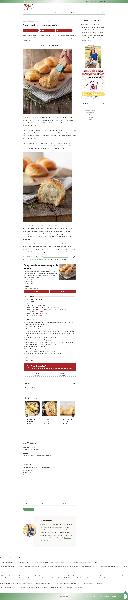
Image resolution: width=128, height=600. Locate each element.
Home (24, 21)
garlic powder (39, 311)
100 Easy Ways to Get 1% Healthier (96, 1)
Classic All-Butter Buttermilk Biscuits (67, 421)
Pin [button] (64, 291)
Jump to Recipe (45, 45)
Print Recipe (55, 45)
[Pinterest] (31, 1)
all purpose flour (39, 315)
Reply (73, 448)
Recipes (64, 12)
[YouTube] (24, 1)
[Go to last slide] (27, 415)
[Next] (73, 415)
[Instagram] (27, 1)
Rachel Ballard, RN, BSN (47, 524)
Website (63, 503)
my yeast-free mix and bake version (56, 257)
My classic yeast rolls (43, 259)
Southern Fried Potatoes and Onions (31, 421)
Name (26, 503)
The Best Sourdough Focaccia (47, 421)
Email (44, 503)
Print (37, 291)
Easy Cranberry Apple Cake (32, 385)
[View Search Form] (102, 12)
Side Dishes (31, 21)
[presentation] (32, 408)
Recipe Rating (27, 470)
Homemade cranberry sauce (67, 385)
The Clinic (73, 12)
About (54, 12)
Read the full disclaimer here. (75, 587)
